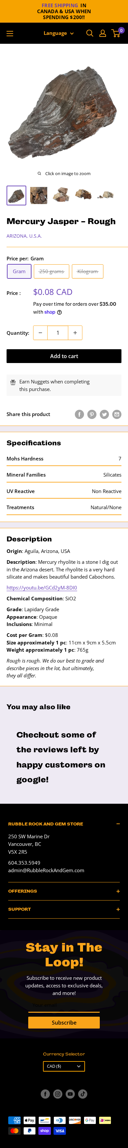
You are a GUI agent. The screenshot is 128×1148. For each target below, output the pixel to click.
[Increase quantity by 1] (75, 333)
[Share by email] (116, 414)
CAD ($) (54, 1066)
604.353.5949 (24, 862)
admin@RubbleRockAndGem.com (46, 870)
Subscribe (64, 1022)
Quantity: (18, 332)
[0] (116, 33)
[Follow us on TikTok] (82, 1094)
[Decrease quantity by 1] (40, 333)
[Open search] (90, 33)
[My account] (102, 33)
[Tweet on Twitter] (104, 414)
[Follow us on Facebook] (45, 1094)
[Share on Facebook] (79, 414)
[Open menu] (10, 33)
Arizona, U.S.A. (24, 236)
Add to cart (64, 356)
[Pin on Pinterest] (91, 414)
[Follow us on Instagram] (57, 1094)
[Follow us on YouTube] (70, 1094)
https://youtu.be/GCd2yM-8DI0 (42, 587)
